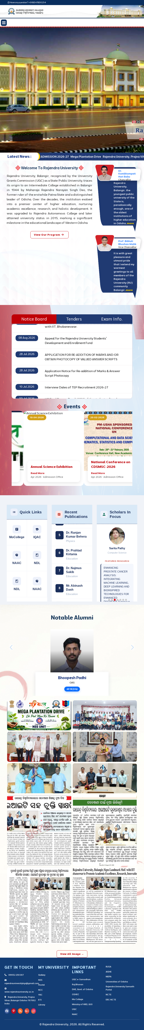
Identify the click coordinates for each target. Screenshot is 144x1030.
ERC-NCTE (111, 999)
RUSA (108, 966)
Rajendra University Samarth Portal (120, 988)
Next (130, 448)
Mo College (77, 999)
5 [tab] (120, 597)
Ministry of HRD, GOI (82, 1004)
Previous (13, 448)
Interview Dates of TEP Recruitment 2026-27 (76, 368)
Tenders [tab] (74, 319)
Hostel (41, 985)
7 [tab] (126, 597)
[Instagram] (33, 1011)
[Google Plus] (27, 1011)
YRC (40, 994)
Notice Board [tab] (34, 319)
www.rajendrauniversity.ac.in (19, 991)
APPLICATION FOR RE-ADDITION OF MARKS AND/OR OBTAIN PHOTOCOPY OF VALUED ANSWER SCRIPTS (81, 338)
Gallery (41, 975)
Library (41, 1004)
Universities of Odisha (117, 981)
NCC (40, 990)
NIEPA (108, 976)
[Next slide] (142, 90)
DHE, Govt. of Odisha (82, 989)
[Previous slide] (2, 90)
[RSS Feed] (20, 1011)
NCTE (108, 994)
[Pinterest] (13, 1011)
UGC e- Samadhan (81, 979)
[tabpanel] (72, 90)
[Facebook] (6, 1011)
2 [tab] (112, 597)
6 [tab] (123, 597)
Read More (25, 473)
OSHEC (75, 994)
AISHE (109, 971)
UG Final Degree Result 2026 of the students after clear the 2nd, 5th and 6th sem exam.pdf (83, 382)
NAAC (75, 1014)
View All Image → (72, 954)
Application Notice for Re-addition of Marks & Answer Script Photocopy (82, 354)
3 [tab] (115, 597)
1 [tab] (109, 597)
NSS (40, 980)
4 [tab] (117, 597)
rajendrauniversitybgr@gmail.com (21, 983)
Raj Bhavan (77, 984)
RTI (40, 1000)
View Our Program (47, 234)
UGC (74, 1009)
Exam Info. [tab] (112, 319)
